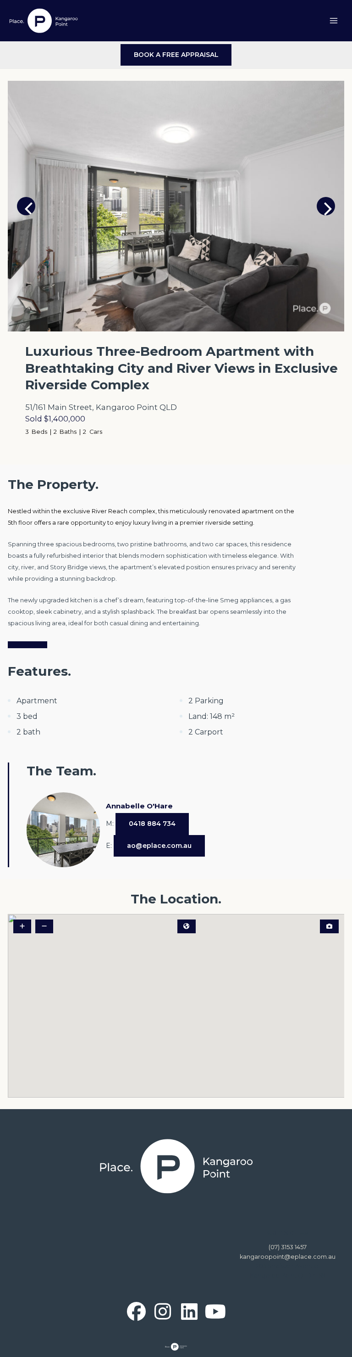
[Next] (326, 206)
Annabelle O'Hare (139, 806)
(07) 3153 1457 (288, 1247)
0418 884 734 (152, 823)
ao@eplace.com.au (159, 845)
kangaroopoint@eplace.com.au (288, 1256)
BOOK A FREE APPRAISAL (176, 54)
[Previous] (26, 206)
